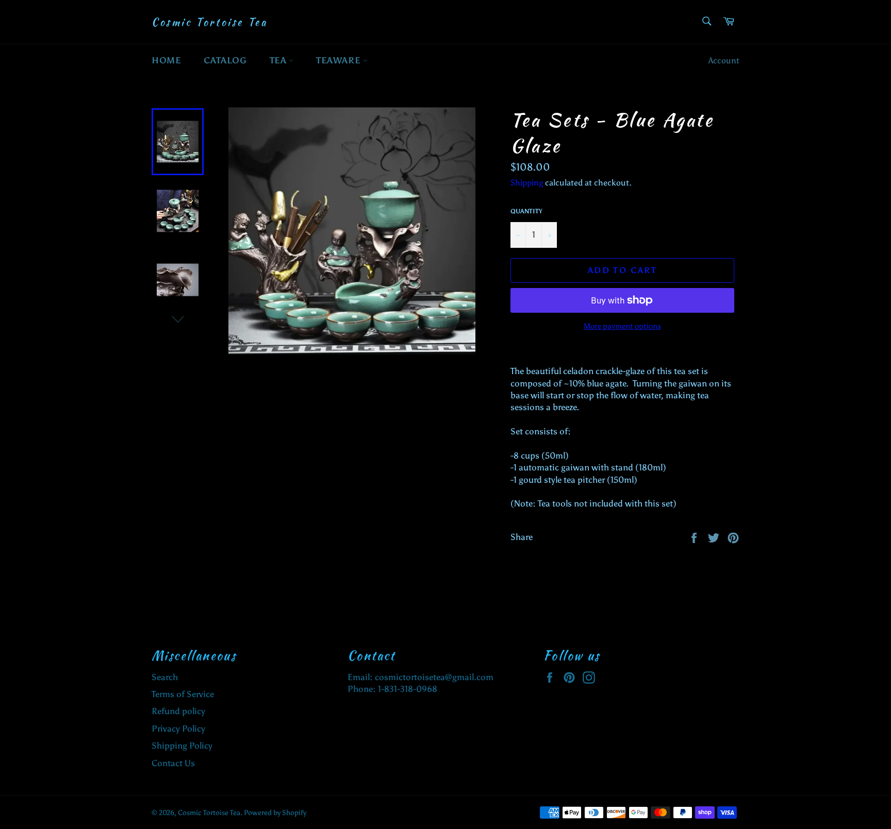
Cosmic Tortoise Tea (209, 22)
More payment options (622, 326)
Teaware (339, 60)
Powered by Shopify (275, 812)
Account (723, 60)
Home (166, 60)
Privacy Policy (178, 728)
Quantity (526, 211)
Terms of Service (183, 694)
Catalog (225, 60)
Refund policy (178, 711)
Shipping (526, 183)
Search (165, 677)
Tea (279, 60)
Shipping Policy (182, 745)
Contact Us (173, 763)
